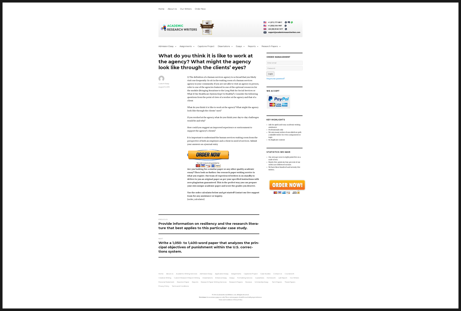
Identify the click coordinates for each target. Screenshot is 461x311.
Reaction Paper (183, 282)
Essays (239, 46)
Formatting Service (244, 278)
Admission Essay (166, 46)
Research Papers (270, 46)
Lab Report (282, 278)
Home (161, 9)
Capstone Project (206, 46)
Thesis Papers (290, 282)
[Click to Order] (223, 158)
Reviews (248, 282)
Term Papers (277, 282)
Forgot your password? (276, 79)
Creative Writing (164, 278)
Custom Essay (163, 84)
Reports (252, 46)
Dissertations (224, 46)
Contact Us (277, 274)
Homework (271, 278)
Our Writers (185, 9)
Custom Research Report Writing (187, 278)
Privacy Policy (163, 286)
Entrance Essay (221, 278)
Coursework (289, 274)
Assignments (186, 46)
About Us (172, 9)
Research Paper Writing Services (214, 282)
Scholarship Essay (262, 282)
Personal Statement (166, 282)
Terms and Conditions (180, 286)
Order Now (200, 9)
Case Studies (265, 274)
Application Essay (221, 274)
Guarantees (259, 278)
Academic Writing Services (186, 274)
